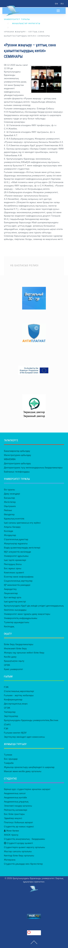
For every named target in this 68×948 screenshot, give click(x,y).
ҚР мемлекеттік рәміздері (17, 585)
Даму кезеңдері (12, 493)
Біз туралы (9, 489)
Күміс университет (13, 669)
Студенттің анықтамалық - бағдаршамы (24, 839)
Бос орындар (11, 759)
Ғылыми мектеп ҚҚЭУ (15, 732)
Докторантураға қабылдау (17, 463)
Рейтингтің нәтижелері (15, 810)
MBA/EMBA (9, 459)
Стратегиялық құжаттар (16, 539)
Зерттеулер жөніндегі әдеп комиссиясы (24, 736)
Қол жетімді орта (12, 597)
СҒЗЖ (7, 707)
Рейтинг (8, 510)
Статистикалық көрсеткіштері (19, 691)
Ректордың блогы (13, 564)
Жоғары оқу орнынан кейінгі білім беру (24, 652)
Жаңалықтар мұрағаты (26, 23)
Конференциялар (13, 699)
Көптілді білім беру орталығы (19, 855)
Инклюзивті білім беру (15, 648)
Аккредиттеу (10, 589)
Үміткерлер (9, 712)
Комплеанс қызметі (14, 572)
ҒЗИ (6, 728)
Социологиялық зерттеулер (18, 580)
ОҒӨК (7, 665)
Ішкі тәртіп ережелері (15, 560)
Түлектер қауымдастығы (16, 622)
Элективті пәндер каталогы (18, 805)
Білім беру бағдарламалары (18, 644)
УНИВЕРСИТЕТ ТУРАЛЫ (17, 19)
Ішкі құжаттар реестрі (15, 601)
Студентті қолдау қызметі (19, 843)
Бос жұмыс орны (12, 568)
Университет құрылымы (16, 556)
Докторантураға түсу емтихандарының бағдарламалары (33, 467)
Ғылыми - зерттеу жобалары (19, 695)
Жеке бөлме (12, 830)
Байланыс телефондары (17, 471)
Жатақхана (9, 859)
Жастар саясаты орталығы (18, 851)
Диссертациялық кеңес (16, 703)
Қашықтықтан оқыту (14, 661)
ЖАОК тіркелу (11, 834)
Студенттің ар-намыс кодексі (19, 826)
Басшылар (9, 497)
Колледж (8, 531)
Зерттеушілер (11, 716)
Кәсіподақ (9, 626)
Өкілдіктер (9, 514)
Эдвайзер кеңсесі (13, 818)
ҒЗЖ (6, 687)
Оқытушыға (10, 506)
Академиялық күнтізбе (15, 797)
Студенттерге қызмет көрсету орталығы (24, 847)
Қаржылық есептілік (14, 518)
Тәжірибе (9, 763)
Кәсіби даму (10, 656)
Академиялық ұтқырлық (16, 801)
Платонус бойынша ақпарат (18, 822)
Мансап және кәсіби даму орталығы (22, 771)
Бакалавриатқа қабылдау (17, 451)
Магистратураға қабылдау (17, 455)
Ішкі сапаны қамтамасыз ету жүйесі (22, 522)
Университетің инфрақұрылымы (20, 618)
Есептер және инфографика (18, 576)
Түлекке (8, 754)
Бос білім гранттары (14, 814)
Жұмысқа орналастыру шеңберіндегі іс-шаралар (29, 767)
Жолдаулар (10, 535)
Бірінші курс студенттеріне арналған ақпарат (27, 789)
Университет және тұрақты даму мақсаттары (27, 614)
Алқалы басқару (12, 527)
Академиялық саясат (15, 793)
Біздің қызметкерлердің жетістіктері (22, 547)
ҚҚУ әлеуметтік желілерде (17, 551)
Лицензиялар (11, 593)
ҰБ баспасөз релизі (24, 265)
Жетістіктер (10, 502)
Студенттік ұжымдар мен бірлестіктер (23, 863)
